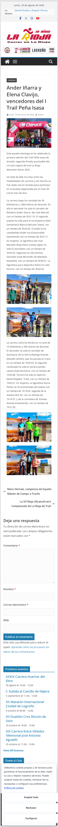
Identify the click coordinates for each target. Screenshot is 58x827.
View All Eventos (13, 750)
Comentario (11, 545)
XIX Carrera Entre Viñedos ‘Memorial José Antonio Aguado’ (25, 735)
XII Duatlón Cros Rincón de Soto (26, 718)
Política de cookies (14, 787)
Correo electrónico (15, 604)
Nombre (9, 589)
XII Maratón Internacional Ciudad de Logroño (25, 704)
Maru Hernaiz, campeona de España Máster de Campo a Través (29, 491)
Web (6, 620)
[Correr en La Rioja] (7, 61)
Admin (41, 114)
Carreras (11, 80)
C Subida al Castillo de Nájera (27, 691)
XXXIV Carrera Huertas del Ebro (25, 678)
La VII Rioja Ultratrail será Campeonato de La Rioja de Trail (31, 504)
